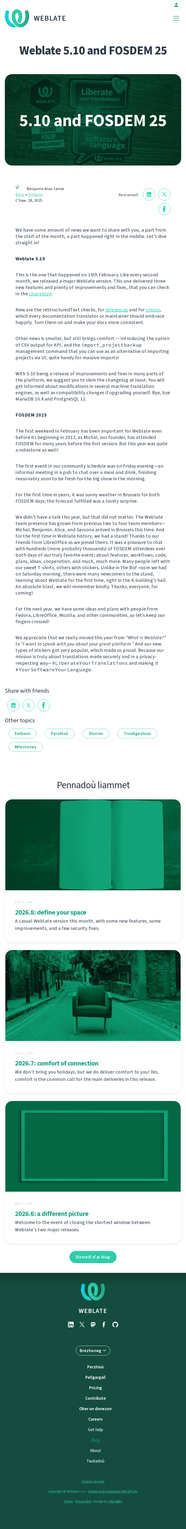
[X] (81, 1324)
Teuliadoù (95, 1461)
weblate (93, 1311)
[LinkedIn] (70, 1324)
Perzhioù (59, 733)
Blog (20, 194)
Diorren (96, 733)
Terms (68, 1501)
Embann (35, 194)
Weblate (50, 18)
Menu (176, 18)
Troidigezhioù (137, 733)
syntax (153, 309)
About (95, 1450)
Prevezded (83, 1501)
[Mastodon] (93, 1324)
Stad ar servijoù (93, 1481)
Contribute (95, 1398)
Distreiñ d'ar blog (93, 1257)
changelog (40, 293)
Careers (95, 1419)
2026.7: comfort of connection (56, 1063)
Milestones (25, 747)
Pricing (95, 1388)
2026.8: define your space (50, 912)
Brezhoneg (90, 1351)
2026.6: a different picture (51, 1213)
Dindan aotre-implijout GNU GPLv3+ (113, 1491)
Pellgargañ (95, 1377)
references (116, 309)
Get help (95, 1430)
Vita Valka (115, 1501)
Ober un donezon (95, 1409)
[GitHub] (115, 1324)
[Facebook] (104, 1324)
